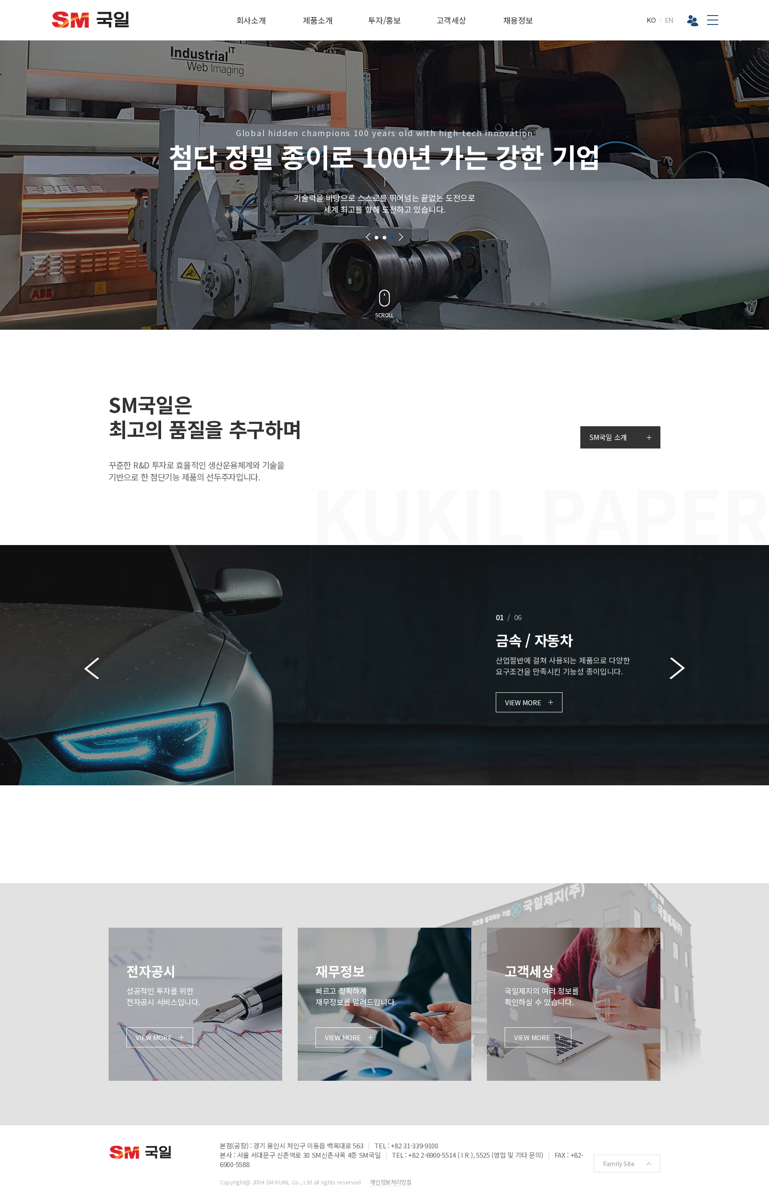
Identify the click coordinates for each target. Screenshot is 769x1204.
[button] (368, 237)
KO (651, 19)
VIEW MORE (523, 702)
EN (669, 19)
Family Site (619, 1163)
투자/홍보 (384, 20)
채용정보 (518, 20)
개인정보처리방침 (391, 1182)
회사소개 (251, 20)
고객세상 (451, 20)
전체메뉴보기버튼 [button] (712, 20)
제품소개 (318, 20)
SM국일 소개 (608, 437)
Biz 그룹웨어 (692, 20)
